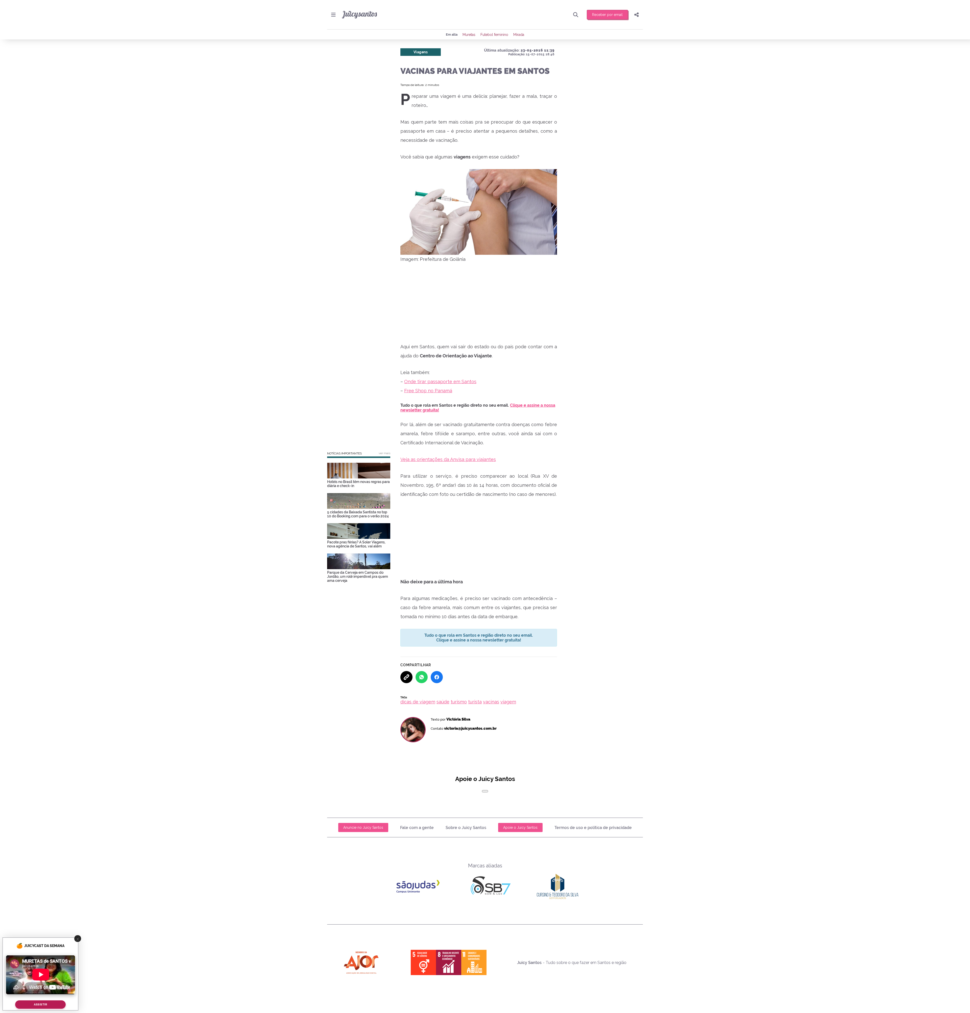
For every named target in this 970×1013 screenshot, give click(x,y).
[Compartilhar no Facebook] (437, 677)
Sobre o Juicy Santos (466, 827)
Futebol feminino (494, 35)
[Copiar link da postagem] (406, 677)
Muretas (469, 35)
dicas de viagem (417, 701)
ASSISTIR (40, 1004)
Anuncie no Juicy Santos (363, 827)
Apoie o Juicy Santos (520, 827)
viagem (508, 701)
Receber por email (607, 15)
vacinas (491, 701)
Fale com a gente (417, 827)
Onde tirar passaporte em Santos (440, 381)
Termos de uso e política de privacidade (593, 827)
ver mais (384, 453)
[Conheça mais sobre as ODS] (449, 962)
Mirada (518, 35)
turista (475, 701)
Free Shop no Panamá (428, 390)
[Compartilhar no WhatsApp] (422, 677)
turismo (459, 701)
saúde (443, 701)
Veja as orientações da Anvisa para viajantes (448, 459)
